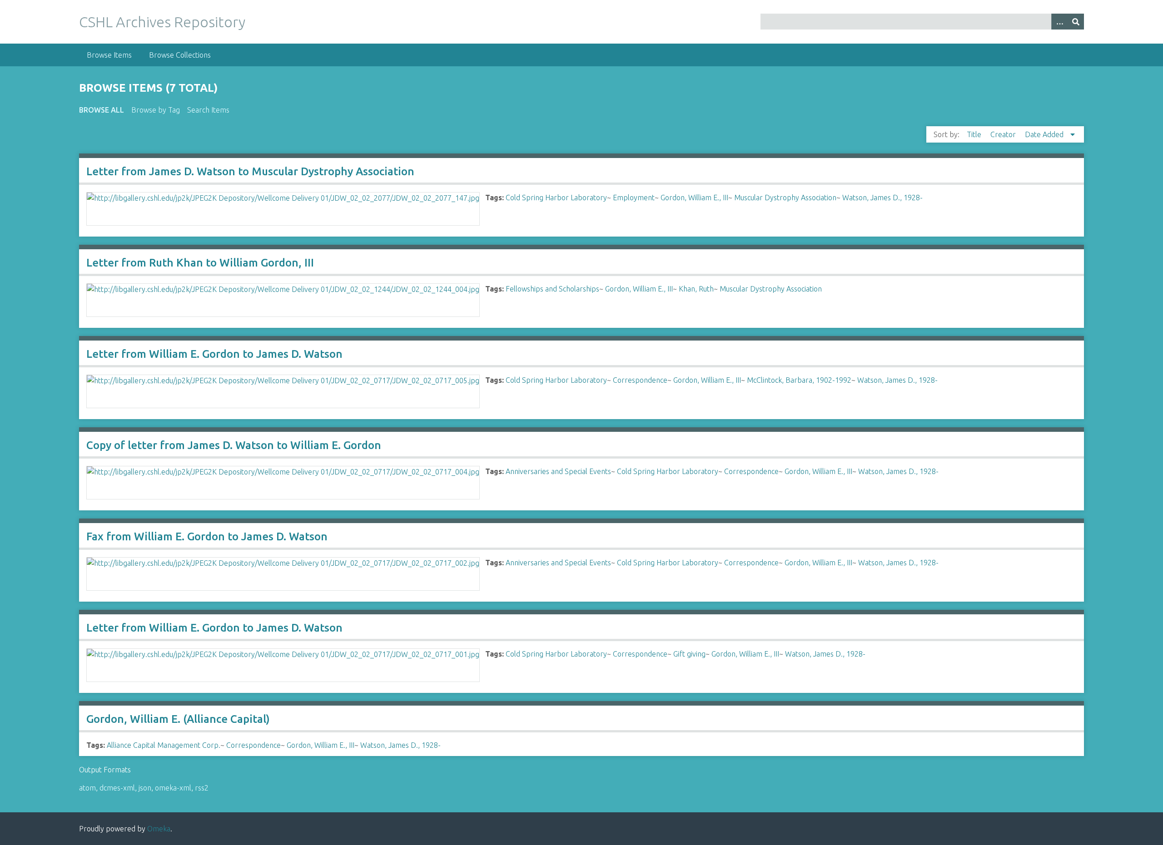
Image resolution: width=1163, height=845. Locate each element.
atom (87, 788)
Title (975, 134)
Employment (634, 197)
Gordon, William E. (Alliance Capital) (178, 719)
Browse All (101, 110)
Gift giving (689, 654)
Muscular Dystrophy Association (785, 197)
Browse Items (109, 55)
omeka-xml (173, 788)
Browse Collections (180, 55)
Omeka (158, 829)
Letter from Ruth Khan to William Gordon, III (200, 263)
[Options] (1059, 22)
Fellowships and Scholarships (552, 289)
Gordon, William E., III (694, 197)
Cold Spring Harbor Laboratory (556, 197)
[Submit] (1076, 22)
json (145, 788)
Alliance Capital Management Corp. (163, 745)
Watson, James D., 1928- (882, 197)
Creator (1004, 134)
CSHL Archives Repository (162, 22)
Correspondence (640, 380)
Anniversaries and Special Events (558, 471)
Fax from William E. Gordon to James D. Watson (207, 536)
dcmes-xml (117, 788)
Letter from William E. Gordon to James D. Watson (214, 354)
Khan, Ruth (696, 289)
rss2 (202, 788)
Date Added (1045, 134)
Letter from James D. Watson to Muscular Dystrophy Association (250, 171)
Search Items (208, 110)
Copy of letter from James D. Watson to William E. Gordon (233, 445)
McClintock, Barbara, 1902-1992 (799, 380)
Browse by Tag (155, 110)
